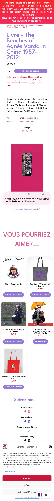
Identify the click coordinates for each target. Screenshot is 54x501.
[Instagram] (29, 411)
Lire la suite (40, 341)
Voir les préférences (27, 492)
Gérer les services (10, 472)
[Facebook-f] (25, 411)
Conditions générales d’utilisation (27, 498)
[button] (50, 447)
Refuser (27, 485)
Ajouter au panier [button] (13, 294)
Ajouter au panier (30, 71)
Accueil (9, 25)
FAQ (38, 209)
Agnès (16, 25)
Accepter (27, 478)
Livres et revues (30, 121)
